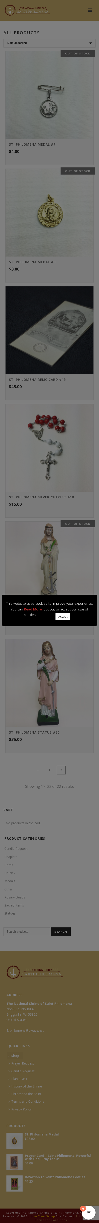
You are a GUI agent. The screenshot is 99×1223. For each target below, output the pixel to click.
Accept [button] (62, 616)
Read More (33, 609)
